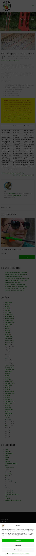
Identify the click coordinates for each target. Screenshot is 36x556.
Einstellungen (18, 550)
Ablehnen (18, 545)
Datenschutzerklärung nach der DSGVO (20, 553)
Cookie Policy (8, 553)
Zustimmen (18, 540)
